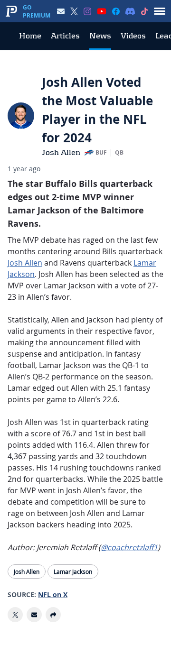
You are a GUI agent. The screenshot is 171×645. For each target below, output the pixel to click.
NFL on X (52, 594)
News (100, 35)
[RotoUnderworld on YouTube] (101, 11)
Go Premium (36, 11)
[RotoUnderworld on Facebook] (116, 11)
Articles (65, 35)
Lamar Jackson (73, 571)
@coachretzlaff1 (129, 547)
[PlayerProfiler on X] (74, 11)
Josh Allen (61, 152)
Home (30, 35)
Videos (133, 35)
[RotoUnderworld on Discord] (130, 11)
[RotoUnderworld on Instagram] (87, 11)
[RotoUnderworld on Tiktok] (144, 11)
